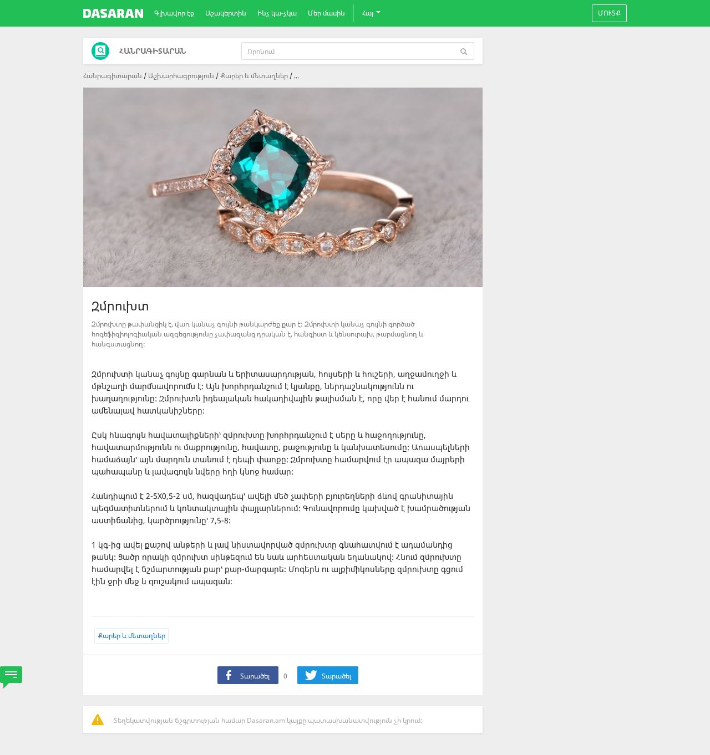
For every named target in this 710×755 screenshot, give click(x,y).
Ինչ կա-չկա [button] (277, 13)
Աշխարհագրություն (181, 75)
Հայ (368, 13)
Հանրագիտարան (112, 75)
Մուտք (609, 13)
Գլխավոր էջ (174, 13)
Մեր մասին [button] (326, 13)
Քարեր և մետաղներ (254, 75)
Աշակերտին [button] (225, 13)
